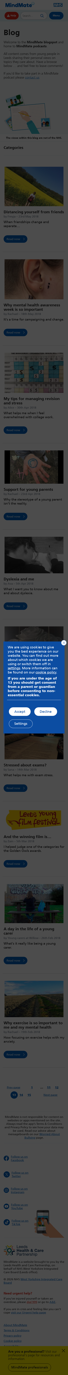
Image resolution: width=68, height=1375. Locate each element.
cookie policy (46, 672)
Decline (46, 712)
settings (14, 668)
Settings (20, 724)
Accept (19, 712)
